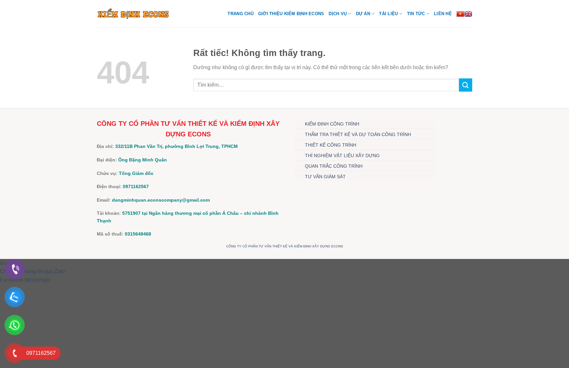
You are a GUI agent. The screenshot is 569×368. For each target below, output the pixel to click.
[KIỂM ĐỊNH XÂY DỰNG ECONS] (133, 13)
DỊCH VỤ (338, 13)
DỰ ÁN (363, 13)
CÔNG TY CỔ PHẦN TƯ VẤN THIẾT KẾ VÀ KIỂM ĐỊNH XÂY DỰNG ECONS (284, 246)
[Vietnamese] (460, 14)
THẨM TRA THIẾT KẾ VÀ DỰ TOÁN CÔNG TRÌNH (358, 134)
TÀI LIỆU (388, 13)
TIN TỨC (416, 13)
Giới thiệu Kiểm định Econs (291, 13)
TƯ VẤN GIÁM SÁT (325, 176)
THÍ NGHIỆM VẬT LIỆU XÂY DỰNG (342, 155)
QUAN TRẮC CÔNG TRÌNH (334, 166)
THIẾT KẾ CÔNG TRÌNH (330, 145)
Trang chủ (240, 13)
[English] (468, 14)
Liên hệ (443, 13)
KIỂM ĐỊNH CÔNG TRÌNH (332, 124)
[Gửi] (465, 84)
